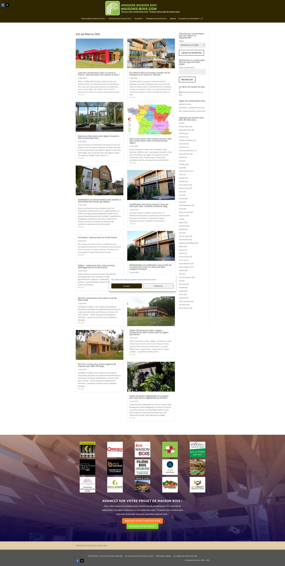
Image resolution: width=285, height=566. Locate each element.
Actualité (138, 18)
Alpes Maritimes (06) (186, 130)
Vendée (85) (183, 287)
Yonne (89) (183, 294)
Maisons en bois (185, 104)
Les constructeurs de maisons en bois (139, 556)
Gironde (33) (183, 178)
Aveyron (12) (183, 137)
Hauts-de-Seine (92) (186, 301)
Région (181, 41)
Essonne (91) (183, 298)
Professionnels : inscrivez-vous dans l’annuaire (105, 556)
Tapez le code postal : (187, 67)
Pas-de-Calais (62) (185, 236)
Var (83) (181, 281)
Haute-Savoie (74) (185, 257)
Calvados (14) (184, 147)
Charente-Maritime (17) (187, 151)
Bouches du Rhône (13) (187, 140)
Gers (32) (182, 174)
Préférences (158, 286)
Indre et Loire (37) (185, 188)
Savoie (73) (183, 253)
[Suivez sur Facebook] (3, 5)
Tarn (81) (182, 274)
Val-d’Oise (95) (184, 305)
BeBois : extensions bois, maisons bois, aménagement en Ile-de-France (96, 266)
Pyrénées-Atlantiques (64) (188, 243)
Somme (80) (183, 270)
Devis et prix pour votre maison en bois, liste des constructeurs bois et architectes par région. (150, 140)
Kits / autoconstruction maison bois (192, 111)
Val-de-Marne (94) (185, 308)
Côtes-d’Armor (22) (186, 154)
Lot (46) (181, 219)
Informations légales (163, 556)
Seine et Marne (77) (186, 267)
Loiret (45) (182, 209)
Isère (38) (182, 192)
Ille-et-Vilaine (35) (185, 185)
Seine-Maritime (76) (186, 264)
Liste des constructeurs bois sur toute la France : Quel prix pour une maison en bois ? (99, 73)
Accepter (126, 286)
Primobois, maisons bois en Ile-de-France (97, 237)
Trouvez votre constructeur (142, 521)
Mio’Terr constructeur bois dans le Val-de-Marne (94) (97, 299)
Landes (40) (183, 198)
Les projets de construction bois (185, 556)
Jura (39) (182, 195)
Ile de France (183, 260)
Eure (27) (182, 161)
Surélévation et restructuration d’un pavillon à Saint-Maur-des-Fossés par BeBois (99, 200)
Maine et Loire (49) (186, 212)
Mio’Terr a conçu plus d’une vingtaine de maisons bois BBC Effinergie (97, 365)
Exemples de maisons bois (156, 18)
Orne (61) (182, 233)
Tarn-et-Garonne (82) (186, 277)
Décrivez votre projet (142, 526)
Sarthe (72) (183, 250)
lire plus (81, 95)
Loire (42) (182, 202)
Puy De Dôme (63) (185, 240)
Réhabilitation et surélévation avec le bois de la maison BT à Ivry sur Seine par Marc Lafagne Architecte (150, 267)
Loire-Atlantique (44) (186, 205)
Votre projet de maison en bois (93, 18)
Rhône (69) (183, 246)
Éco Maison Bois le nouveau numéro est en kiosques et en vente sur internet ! (149, 73)
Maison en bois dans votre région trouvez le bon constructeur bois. (98, 137)
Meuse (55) (183, 222)
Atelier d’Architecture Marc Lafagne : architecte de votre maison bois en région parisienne (149, 332)
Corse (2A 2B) (184, 144)
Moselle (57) (183, 229)
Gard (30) (182, 168)
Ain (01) (181, 123)
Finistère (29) (183, 164)
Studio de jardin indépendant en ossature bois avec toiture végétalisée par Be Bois (148, 397)
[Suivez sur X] (7, 5)
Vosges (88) (183, 291)
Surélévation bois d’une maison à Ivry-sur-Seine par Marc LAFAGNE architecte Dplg (149, 205)
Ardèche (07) (183, 133)
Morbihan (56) (184, 226)
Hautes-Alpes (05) (185, 126)
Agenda (173, 18)
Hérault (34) (183, 181)
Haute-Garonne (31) (186, 171)
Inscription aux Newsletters (189, 18)
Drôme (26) (183, 157)
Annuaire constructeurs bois (119, 18)
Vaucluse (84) (184, 284)
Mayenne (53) (184, 216)
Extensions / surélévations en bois (191, 108)
